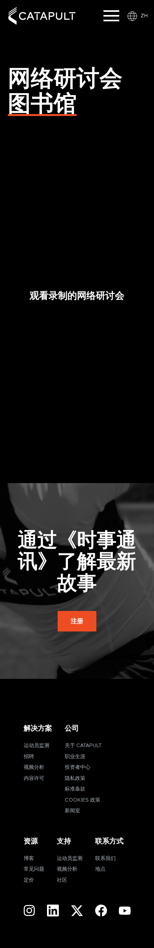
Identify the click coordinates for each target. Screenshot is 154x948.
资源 (31, 841)
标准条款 (75, 789)
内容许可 (34, 778)
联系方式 (109, 841)
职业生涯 (75, 756)
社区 (62, 880)
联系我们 (105, 858)
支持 (64, 841)
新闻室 (72, 810)
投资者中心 (77, 767)
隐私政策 (75, 778)
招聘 (29, 756)
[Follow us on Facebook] (101, 910)
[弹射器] (41, 16)
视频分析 (34, 767)
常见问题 (34, 869)
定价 (29, 880)
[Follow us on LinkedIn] (53, 910)
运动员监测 (36, 745)
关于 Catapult (83, 745)
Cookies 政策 (82, 800)
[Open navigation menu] (111, 15)
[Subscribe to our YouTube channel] (125, 910)
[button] (77, 621)
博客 (29, 858)
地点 (100, 869)
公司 (72, 728)
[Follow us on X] (77, 910)
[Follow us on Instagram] (29, 910)
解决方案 (38, 728)
